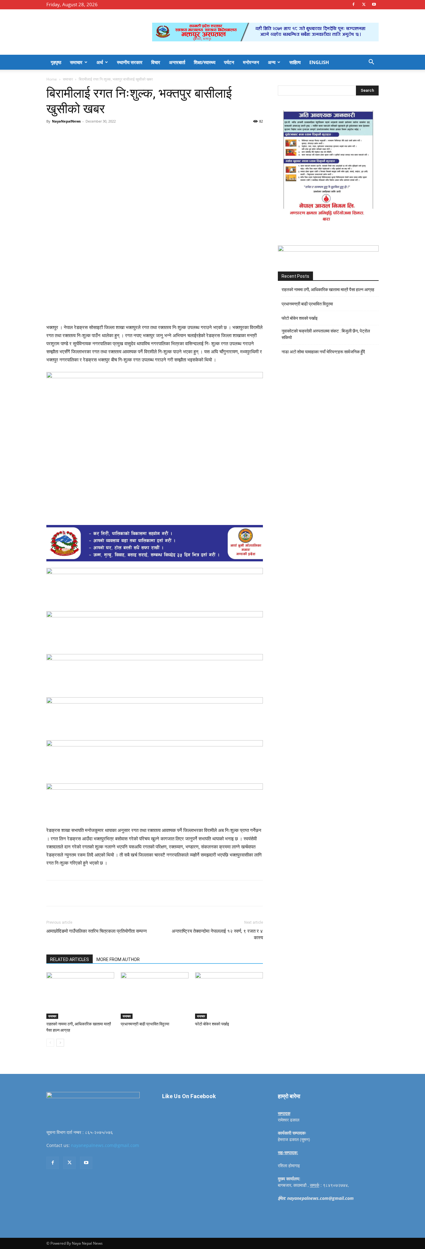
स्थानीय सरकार (129, 62)
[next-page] (60, 1043)
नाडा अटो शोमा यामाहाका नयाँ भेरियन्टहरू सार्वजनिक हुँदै (323, 351)
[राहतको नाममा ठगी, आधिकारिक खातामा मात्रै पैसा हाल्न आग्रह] (80, 995)
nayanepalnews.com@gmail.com (105, 1145)
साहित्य (295, 62)
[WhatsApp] (132, 135)
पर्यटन (229, 62)
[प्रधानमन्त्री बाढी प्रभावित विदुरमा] (155, 995)
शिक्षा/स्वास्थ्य (204, 62)
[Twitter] (363, 4)
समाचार (76, 62)
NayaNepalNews (66, 121)
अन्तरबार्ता (177, 62)
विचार (155, 62)
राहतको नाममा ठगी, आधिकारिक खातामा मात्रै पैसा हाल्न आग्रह (328, 289)
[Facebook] (353, 4)
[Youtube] (374, 4)
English (319, 62)
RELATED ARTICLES (69, 959)
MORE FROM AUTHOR (118, 959)
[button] (371, 63)
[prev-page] (50, 1043)
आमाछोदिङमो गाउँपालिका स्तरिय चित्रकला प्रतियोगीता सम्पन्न (96, 931)
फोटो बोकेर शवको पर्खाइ (212, 1024)
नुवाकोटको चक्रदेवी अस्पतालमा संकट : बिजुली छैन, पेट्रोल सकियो (326, 334)
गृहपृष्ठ (56, 62)
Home (51, 79)
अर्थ (99, 62)
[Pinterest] (118, 135)
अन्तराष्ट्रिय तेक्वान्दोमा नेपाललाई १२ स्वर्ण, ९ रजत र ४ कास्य (217, 934)
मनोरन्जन (251, 62)
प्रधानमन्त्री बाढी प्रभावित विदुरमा (145, 1024)
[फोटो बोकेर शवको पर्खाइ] (229, 995)
